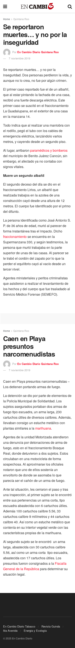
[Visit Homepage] (37, 6)
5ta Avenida (10, 631)
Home (6, 19)
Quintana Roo (21, 19)
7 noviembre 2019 (19, 58)
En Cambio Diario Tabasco (19, 626)
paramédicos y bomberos (49, 150)
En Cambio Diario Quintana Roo (38, 52)
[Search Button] (70, 6)
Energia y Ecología (35, 631)
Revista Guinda (50, 626)
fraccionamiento (15, 236)
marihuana (43, 428)
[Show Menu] (5, 6)
